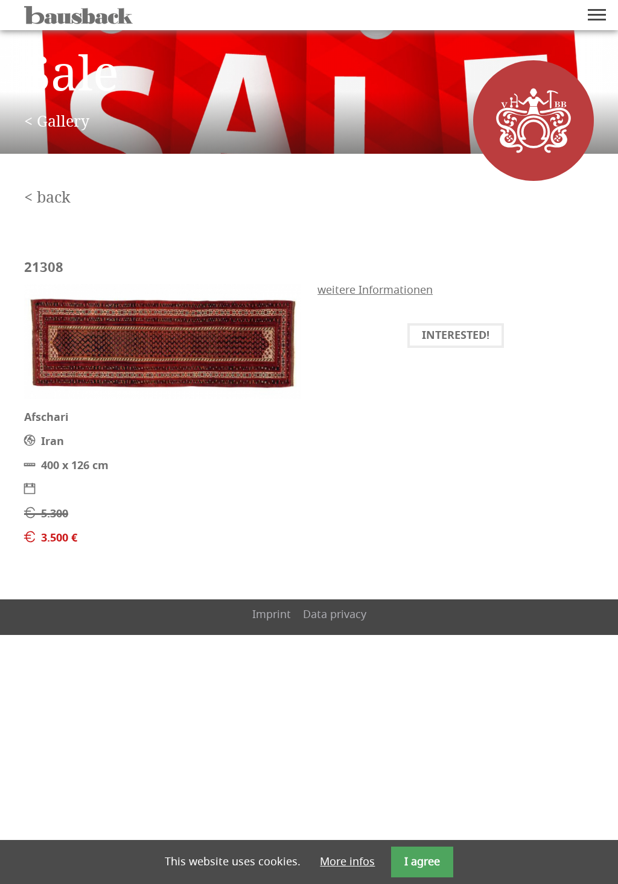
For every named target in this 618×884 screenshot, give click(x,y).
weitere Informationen (375, 290)
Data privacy (334, 614)
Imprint (271, 614)
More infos (347, 862)
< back (47, 198)
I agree (422, 862)
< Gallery (56, 122)
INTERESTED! (455, 336)
